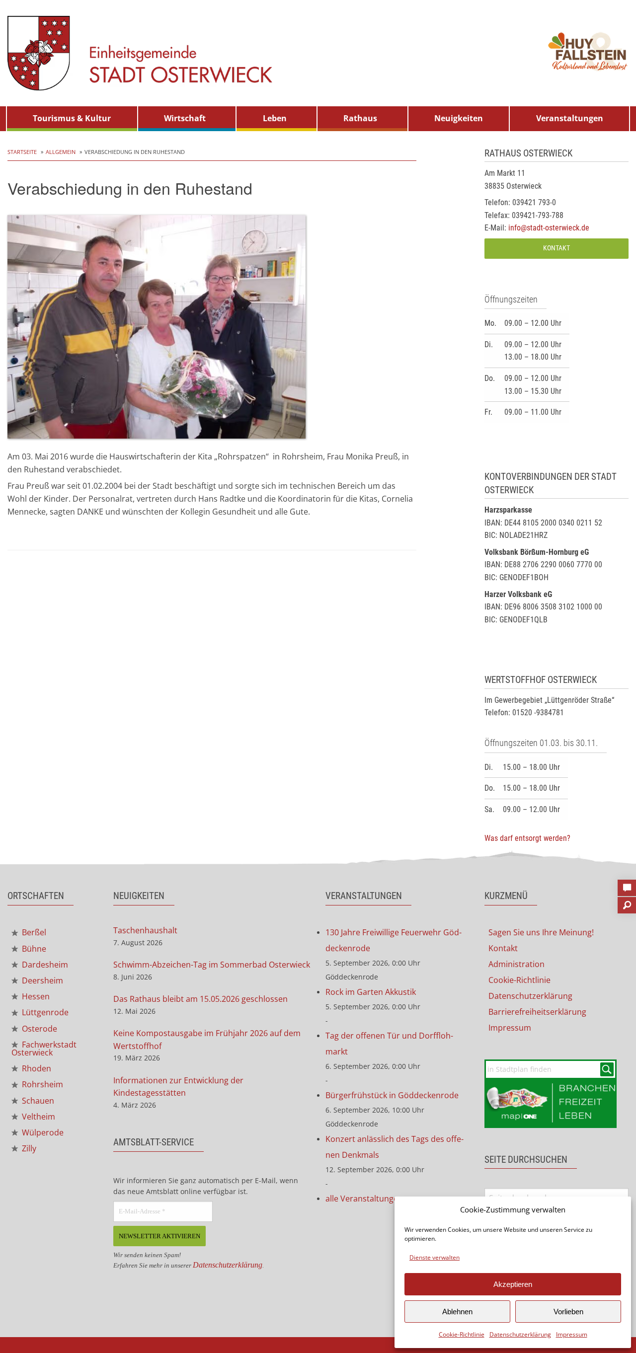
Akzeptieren (512, 1284)
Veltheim (37, 1116)
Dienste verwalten (434, 1257)
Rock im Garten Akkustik (370, 991)
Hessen (35, 996)
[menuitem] (72, 118)
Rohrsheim (41, 1084)
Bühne (33, 948)
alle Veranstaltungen (364, 1198)
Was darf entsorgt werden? (527, 838)
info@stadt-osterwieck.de (548, 227)
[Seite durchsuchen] (627, 902)
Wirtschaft (185, 118)
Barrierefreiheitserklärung (537, 1011)
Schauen (37, 1100)
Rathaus (360, 118)
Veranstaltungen (569, 118)
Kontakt (556, 248)
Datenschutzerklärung (520, 1334)
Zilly (28, 1148)
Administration (516, 964)
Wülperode (42, 1132)
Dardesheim (44, 964)
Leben (275, 118)
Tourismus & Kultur (72, 118)
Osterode (38, 1028)
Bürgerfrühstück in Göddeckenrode (392, 1095)
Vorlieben (568, 1311)
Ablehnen (457, 1311)
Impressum (571, 1334)
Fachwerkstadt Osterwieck (44, 1048)
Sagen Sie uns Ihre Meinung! (541, 932)
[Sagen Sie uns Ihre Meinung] (627, 884)
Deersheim (41, 980)
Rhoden (35, 1068)
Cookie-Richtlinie (461, 1334)
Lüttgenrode (44, 1012)
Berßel (33, 932)
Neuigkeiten (458, 118)
